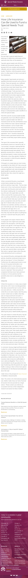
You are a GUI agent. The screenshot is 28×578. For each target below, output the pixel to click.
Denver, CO (17, 529)
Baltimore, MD (4, 525)
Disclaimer (17, 550)
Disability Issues (5, 549)
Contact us (17, 552)
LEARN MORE (9, 16)
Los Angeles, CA (5, 534)
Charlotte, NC (4, 529)
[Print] (9, 32)
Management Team (19, 549)
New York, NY (4, 540)
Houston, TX (4, 532)
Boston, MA (4, 527)
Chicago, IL (17, 523)
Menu (15, 5)
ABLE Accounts (5, 565)
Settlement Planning (6, 558)
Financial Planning (5, 554)
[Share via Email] (11, 32)
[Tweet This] (4, 33)
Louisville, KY (4, 536)
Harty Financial (22, 374)
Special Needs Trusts (6, 562)
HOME (2, 16)
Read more (4, 412)
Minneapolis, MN (5, 538)
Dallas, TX (17, 527)
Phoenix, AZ (18, 536)
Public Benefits (4, 556)
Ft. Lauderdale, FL (19, 530)
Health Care (4, 552)
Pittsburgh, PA (4, 523)
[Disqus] (14, 458)
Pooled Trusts (4, 564)
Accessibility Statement (20, 554)
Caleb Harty (6, 28)
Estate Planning (5, 550)
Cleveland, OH (18, 525)
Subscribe (8, 569)
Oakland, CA (18, 532)
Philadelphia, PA (18, 534)
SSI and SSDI (4, 560)
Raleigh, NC (4, 530)
